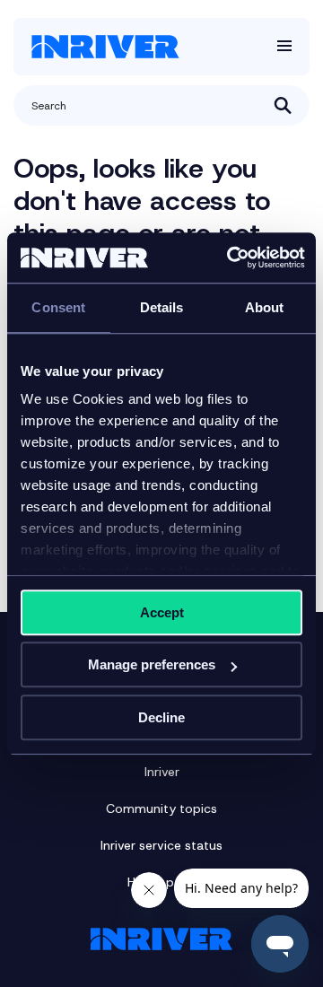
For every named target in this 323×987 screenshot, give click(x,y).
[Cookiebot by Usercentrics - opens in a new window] (230, 257)
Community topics (161, 808)
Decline (161, 717)
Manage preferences (151, 664)
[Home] (105, 46)
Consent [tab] (58, 307)
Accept (162, 612)
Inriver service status (161, 845)
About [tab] (264, 307)
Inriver (161, 772)
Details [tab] (162, 307)
